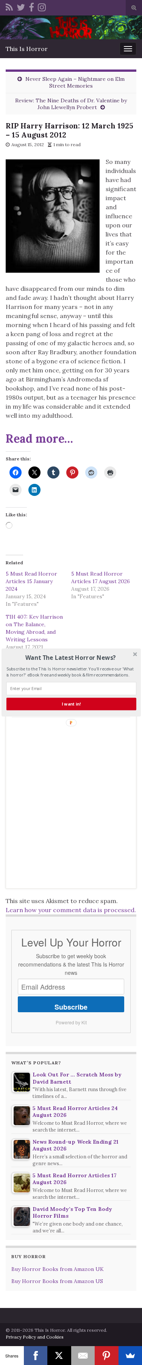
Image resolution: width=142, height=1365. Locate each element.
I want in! (71, 704)
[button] (70, 657)
